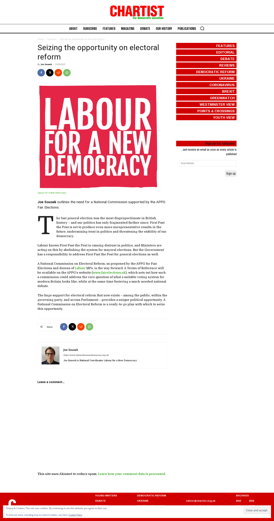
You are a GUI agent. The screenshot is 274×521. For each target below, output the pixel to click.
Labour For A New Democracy (51, 192)
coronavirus (222, 85)
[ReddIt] (58, 72)
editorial (225, 52)
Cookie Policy (75, 515)
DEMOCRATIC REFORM (151, 495)
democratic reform (215, 72)
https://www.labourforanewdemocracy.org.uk (86, 355)
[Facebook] (41, 72)
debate (228, 59)
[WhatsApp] (67, 72)
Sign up (231, 173)
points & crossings (216, 111)
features (225, 46)
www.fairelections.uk (109, 272)
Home (40, 39)
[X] (49, 72)
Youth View (224, 117)
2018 (251, 500)
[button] (202, 28)
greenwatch (222, 98)
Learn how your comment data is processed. (132, 474)
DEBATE (100, 500)
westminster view (217, 104)
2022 (238, 500)
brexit (228, 91)
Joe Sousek (46, 64)
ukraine (227, 78)
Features (51, 39)
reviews (227, 65)
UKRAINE (143, 500)
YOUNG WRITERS (106, 495)
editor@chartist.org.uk (200, 500)
